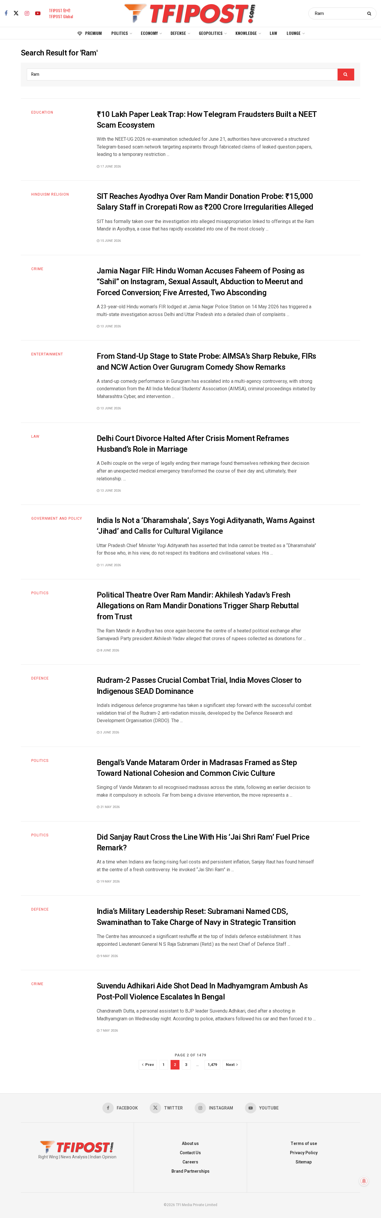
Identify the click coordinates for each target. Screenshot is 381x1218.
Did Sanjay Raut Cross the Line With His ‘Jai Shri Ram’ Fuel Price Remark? (203, 843)
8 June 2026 (109, 650)
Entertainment (47, 354)
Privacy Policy (304, 1153)
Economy (149, 33)
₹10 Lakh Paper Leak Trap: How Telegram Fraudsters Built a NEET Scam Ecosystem (207, 120)
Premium (93, 33)
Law (273, 33)
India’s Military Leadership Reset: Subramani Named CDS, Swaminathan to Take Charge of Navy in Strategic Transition (196, 917)
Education (42, 112)
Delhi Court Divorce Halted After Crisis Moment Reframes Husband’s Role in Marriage (193, 444)
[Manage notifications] (364, 1181)
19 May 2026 (109, 881)
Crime (37, 269)
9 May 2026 (108, 956)
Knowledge (246, 33)
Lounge (294, 33)
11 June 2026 (110, 565)
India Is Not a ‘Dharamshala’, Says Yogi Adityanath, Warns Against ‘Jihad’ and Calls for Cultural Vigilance (205, 526)
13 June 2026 (110, 326)
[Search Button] (370, 13)
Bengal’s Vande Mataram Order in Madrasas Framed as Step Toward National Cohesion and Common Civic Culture (197, 768)
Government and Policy (56, 518)
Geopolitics (211, 33)
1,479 (212, 1064)
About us (190, 1143)
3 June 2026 (109, 732)
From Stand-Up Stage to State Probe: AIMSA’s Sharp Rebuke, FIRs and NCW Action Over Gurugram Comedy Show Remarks (206, 362)
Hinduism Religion (50, 194)
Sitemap (304, 1162)
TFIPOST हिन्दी (59, 10)
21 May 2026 (109, 807)
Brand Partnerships (190, 1171)
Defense (178, 33)
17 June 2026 (110, 166)
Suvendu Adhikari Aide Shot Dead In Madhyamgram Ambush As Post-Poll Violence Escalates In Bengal (202, 991)
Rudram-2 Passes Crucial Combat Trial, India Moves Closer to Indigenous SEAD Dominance (199, 686)
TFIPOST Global (61, 16)
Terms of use (304, 1143)
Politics (119, 33)
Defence (40, 678)
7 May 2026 (108, 1030)
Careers (190, 1162)
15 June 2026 (110, 240)
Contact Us (190, 1153)
